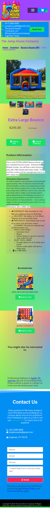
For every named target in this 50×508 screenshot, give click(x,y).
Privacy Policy (29, 488)
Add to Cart (15, 142)
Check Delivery (37, 142)
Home (5, 47)
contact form (18, 420)
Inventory (14, 47)
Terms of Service (15, 491)
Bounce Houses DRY (30, 47)
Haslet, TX (35, 378)
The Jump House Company (20, 41)
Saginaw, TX (13, 380)
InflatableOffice (36, 505)
